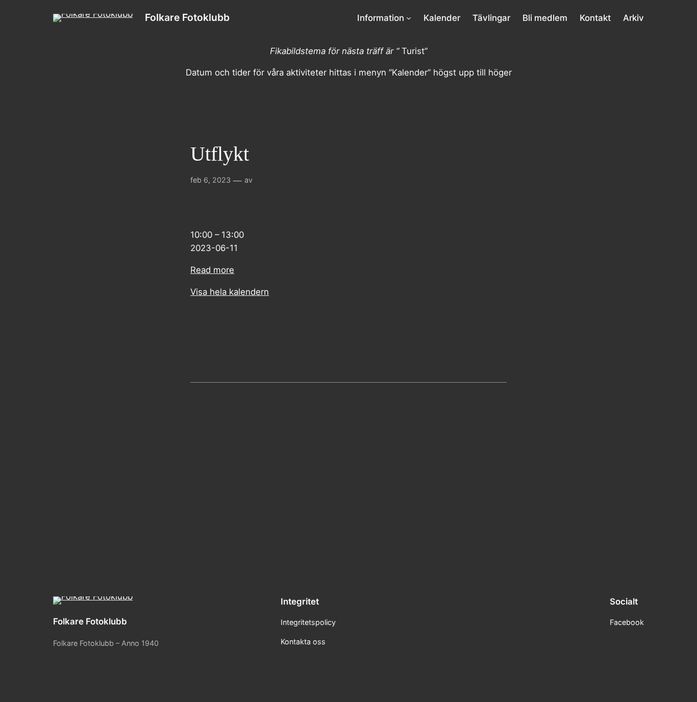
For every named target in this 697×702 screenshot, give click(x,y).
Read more (212, 270)
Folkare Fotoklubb (187, 17)
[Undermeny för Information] (408, 17)
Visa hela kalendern (229, 292)
